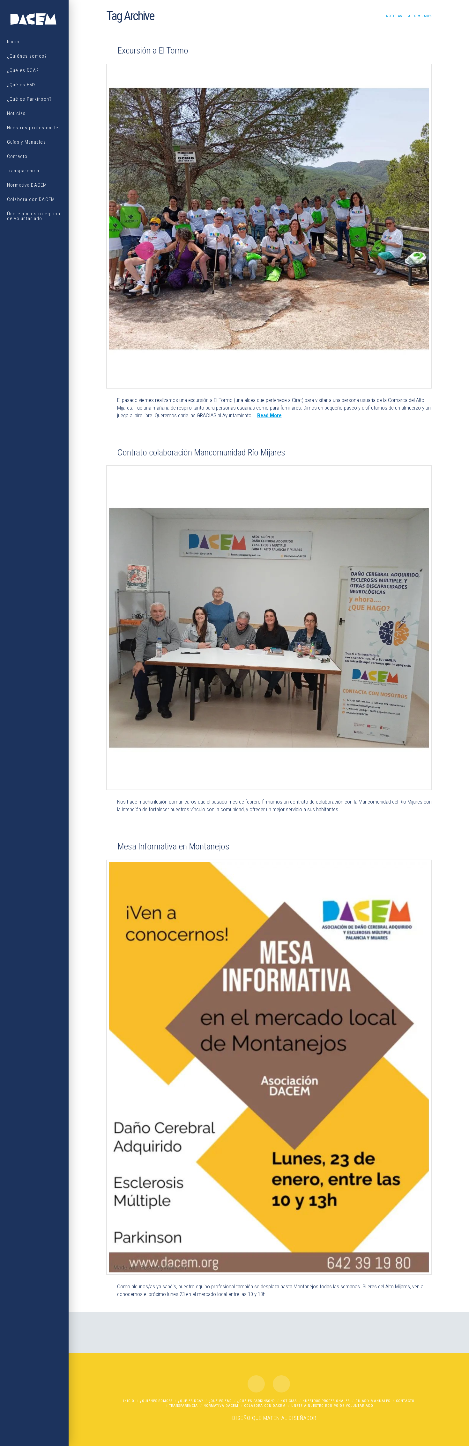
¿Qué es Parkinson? (256, 1401)
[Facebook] (256, 1383)
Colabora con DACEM (265, 1406)
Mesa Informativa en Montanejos (173, 846)
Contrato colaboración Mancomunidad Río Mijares (201, 452)
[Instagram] (281, 1383)
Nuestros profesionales (326, 1401)
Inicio (128, 1401)
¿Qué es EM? (220, 1401)
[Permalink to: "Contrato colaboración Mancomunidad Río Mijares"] (269, 628)
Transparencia (183, 1406)
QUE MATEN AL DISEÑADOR (284, 1418)
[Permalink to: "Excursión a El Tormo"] (269, 226)
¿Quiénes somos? (156, 1401)
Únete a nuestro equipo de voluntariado (332, 1406)
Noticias (288, 1401)
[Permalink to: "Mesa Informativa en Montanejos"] (269, 1067)
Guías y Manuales (372, 1401)
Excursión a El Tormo (152, 51)
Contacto (405, 1401)
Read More (269, 415)
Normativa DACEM (221, 1406)
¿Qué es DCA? (190, 1401)
